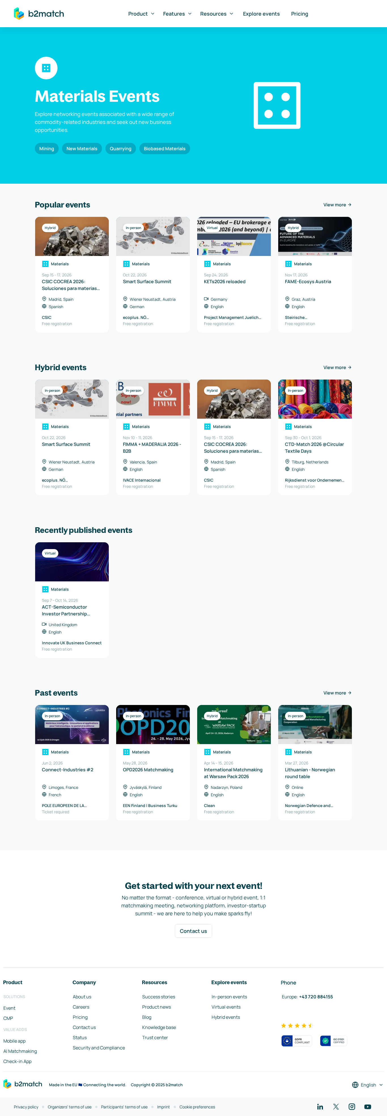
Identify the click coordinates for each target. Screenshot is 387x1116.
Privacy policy (26, 1106)
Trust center (155, 1037)
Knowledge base (159, 1027)
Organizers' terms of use (70, 1106)
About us (82, 997)
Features (174, 13)
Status (80, 1037)
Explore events (261, 13)
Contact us (193, 930)
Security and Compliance (99, 1048)
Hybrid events (226, 1017)
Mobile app (14, 1041)
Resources (213, 13)
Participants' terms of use (124, 1106)
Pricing (299, 13)
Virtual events (226, 1007)
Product (138, 13)
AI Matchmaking (20, 1051)
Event (9, 1008)
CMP (8, 1018)
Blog (146, 1017)
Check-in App (17, 1061)
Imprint (163, 1106)
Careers (81, 1007)
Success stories (158, 997)
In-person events (229, 997)
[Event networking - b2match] (39, 13)
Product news (156, 1007)
